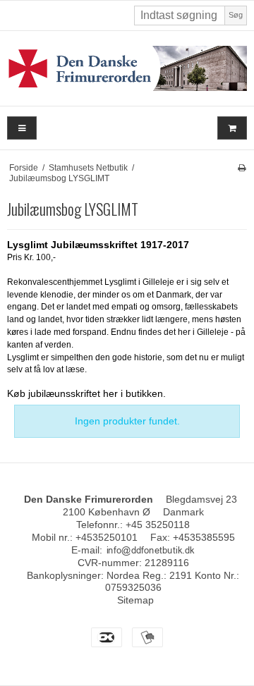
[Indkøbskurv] (232, 128)
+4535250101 (106, 537)
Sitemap (135, 600)
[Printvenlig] (241, 168)
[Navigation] (22, 128)
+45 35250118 (158, 524)
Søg (236, 15)
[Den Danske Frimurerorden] (127, 68)
